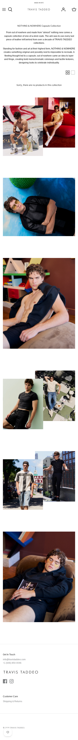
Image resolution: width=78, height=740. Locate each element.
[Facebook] (5, 681)
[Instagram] (11, 681)
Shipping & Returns (12, 701)
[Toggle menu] (4, 9)
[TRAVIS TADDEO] (38, 9)
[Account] (62, 9)
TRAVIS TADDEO (17, 728)
